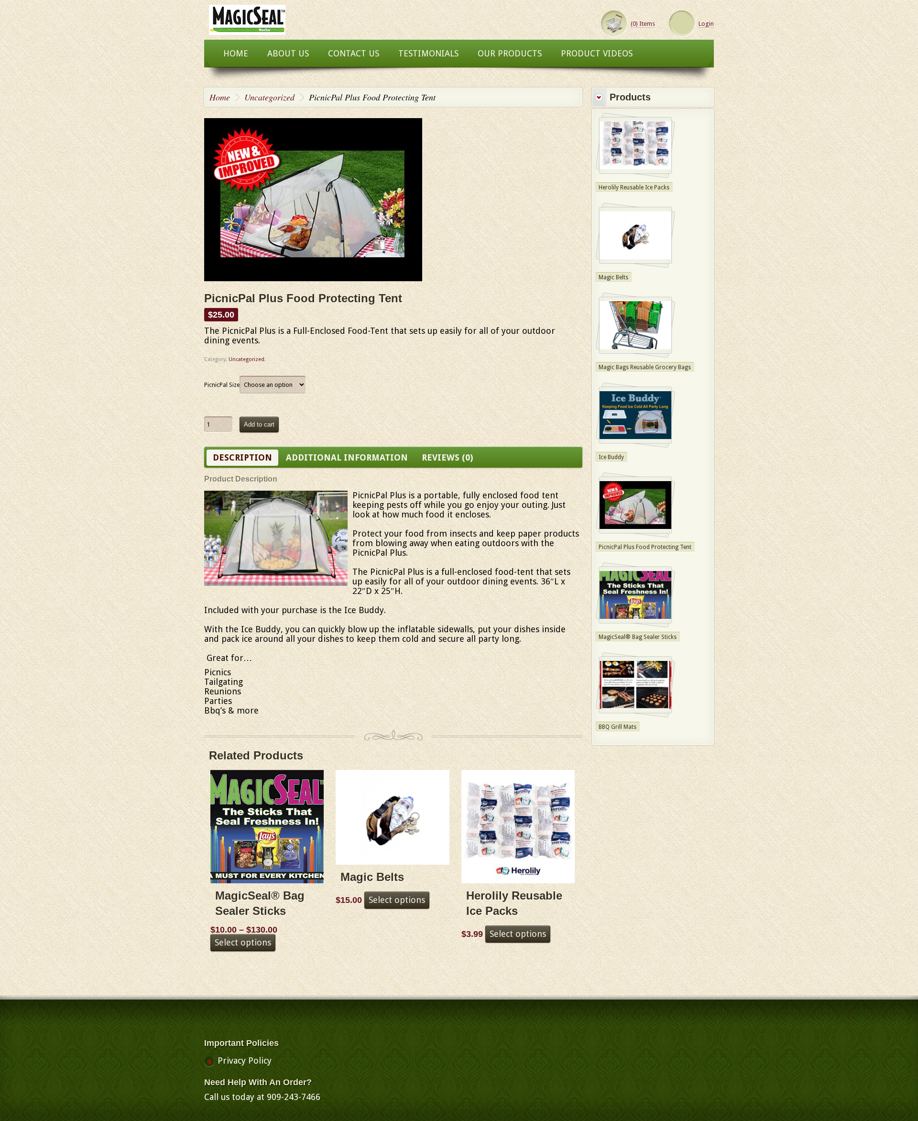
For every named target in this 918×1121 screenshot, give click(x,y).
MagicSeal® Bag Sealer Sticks (638, 637)
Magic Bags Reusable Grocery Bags (645, 367)
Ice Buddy (611, 457)
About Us (288, 53)
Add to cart (259, 424)
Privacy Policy (245, 1060)
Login (706, 23)
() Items (643, 23)
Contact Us (353, 53)
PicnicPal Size (222, 385)
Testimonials (428, 53)
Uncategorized (269, 97)
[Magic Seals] (247, 30)
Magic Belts (613, 277)
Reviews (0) (447, 457)
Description (242, 457)
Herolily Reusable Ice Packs (634, 187)
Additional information (347, 457)
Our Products (510, 53)
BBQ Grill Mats (617, 727)
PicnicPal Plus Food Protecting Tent (645, 547)
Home (235, 53)
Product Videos (597, 53)
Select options (243, 942)
